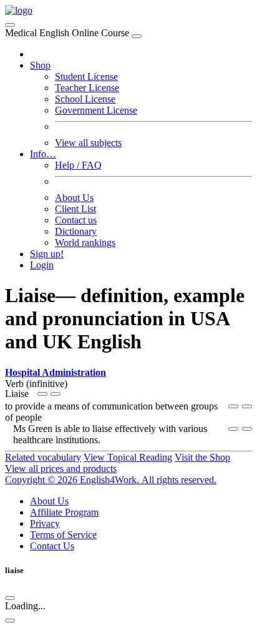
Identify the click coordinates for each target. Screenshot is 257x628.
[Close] (137, 36)
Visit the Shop (202, 457)
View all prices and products (61, 468)
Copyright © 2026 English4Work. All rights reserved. (110, 479)
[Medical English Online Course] (18, 10)
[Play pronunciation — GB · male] (56, 394)
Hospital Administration (55, 372)
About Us (74, 197)
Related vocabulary (43, 457)
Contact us (76, 220)
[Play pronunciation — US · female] (42, 394)
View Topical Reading (128, 457)
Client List (75, 209)
